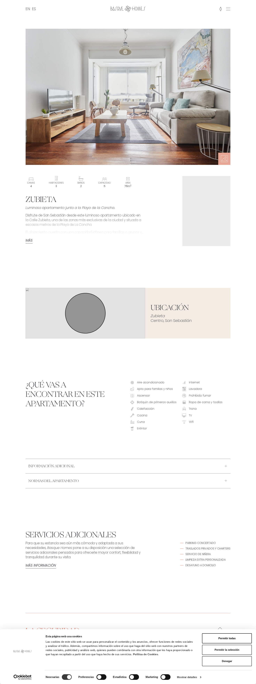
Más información (41, 565)
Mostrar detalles (187, 677)
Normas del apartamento (53, 481)
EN (28, 9)
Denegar (227, 661)
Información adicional (51, 466)
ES (34, 9)
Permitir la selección (227, 649)
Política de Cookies (145, 654)
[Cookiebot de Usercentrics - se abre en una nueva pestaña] (22, 677)
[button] (228, 8)
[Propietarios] (220, 8)
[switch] (101, 677)
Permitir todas (227, 638)
